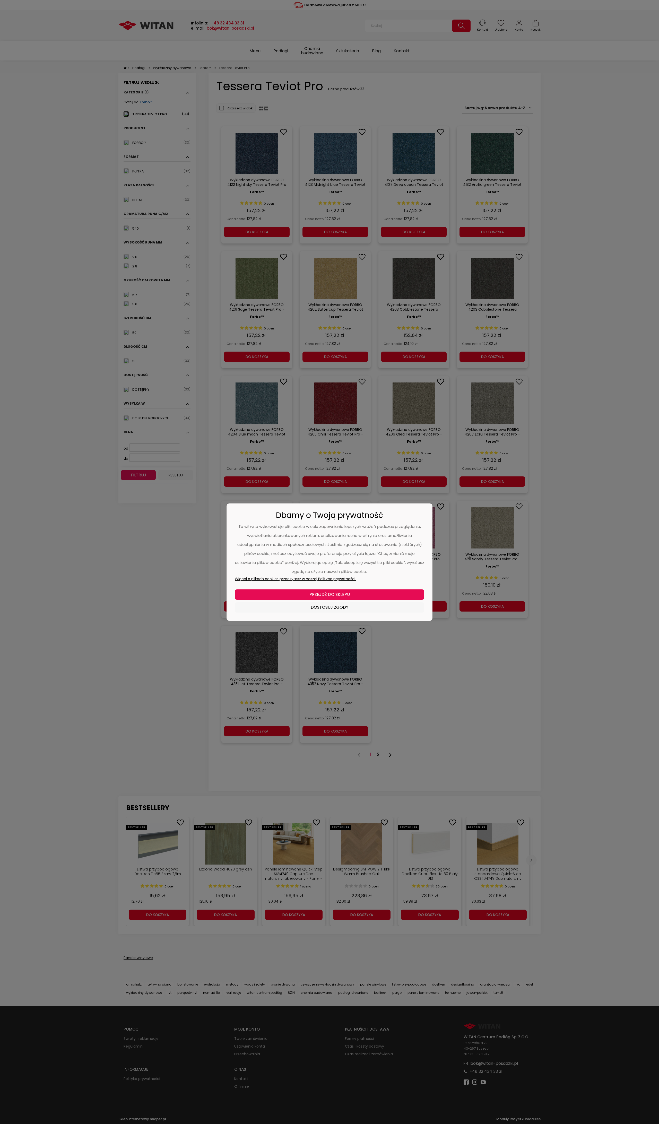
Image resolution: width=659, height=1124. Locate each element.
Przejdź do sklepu (329, 594)
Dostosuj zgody (329, 607)
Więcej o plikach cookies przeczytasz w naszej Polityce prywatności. (295, 578)
